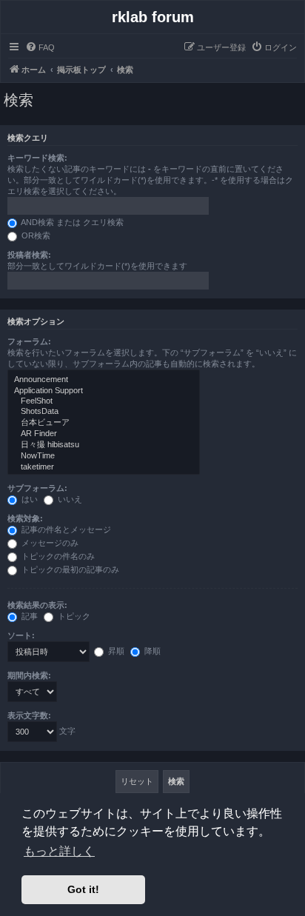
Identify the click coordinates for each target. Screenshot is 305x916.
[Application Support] (104, 391)
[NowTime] (104, 456)
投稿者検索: (29, 254)
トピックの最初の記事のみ (69, 569)
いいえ (69, 499)
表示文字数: (29, 715)
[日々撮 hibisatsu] (104, 445)
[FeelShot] (104, 401)
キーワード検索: (37, 157)
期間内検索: (29, 675)
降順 (151, 650)
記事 (28, 616)
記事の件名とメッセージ (65, 529)
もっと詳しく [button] (59, 851)
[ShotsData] (104, 412)
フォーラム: (29, 341)
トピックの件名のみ (57, 556)
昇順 (115, 650)
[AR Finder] (104, 434)
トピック (73, 616)
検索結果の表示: (37, 605)
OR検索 (34, 235)
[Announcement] (104, 380)
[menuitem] (40, 47)
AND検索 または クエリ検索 (71, 222)
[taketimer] (104, 467)
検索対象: (25, 518)
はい (28, 499)
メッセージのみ (48, 542)
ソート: (21, 635)
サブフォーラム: (37, 488)
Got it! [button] (83, 889)
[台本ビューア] (104, 423)
